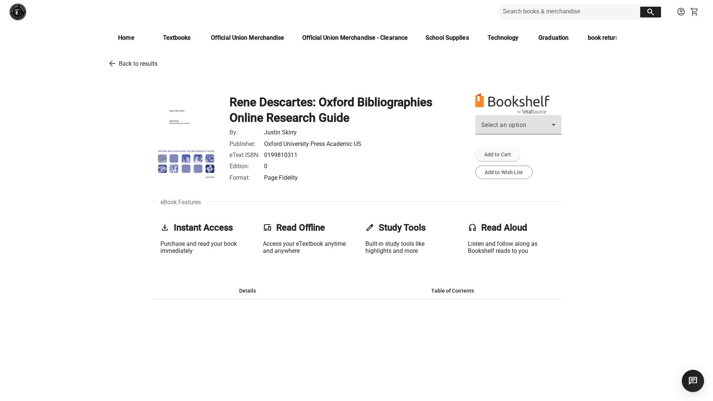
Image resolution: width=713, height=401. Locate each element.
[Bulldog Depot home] (18, 12)
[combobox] (518, 127)
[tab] (248, 291)
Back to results (138, 63)
